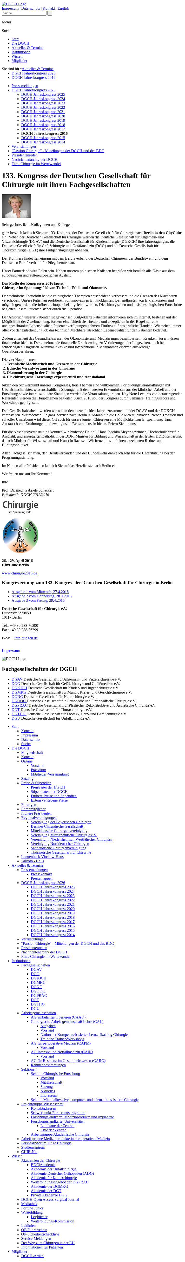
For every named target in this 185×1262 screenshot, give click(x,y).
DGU (16, 718)
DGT (16, 710)
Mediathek (29, 1204)
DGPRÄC (20, 705)
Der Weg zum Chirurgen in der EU (48, 1243)
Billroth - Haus (32, 861)
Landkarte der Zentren (57, 1126)
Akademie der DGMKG (49, 1186)
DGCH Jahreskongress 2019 (43, 120)
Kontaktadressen (43, 1108)
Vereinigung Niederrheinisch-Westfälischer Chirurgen (71, 839)
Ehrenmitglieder (33, 809)
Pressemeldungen (25, 86)
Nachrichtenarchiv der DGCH (35, 159)
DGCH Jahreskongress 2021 (43, 112)
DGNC (18, 697)
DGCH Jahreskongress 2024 (43, 99)
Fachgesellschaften (35, 965)
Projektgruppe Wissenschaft (42, 1104)
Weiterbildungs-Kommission (52, 1221)
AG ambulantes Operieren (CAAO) (58, 1017)
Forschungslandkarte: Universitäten (58, 1121)
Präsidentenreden (25, 155)
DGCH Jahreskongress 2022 (43, 107)
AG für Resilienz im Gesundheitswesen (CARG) (68, 1061)
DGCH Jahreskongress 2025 (43, 94)
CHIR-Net (29, 1152)
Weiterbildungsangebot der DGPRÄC (60, 1182)
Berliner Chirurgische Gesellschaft (57, 826)
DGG (16, 684)
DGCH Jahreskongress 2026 (33, 73)
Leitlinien (28, 1225)
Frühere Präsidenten (36, 813)
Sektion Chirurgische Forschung (55, 1074)
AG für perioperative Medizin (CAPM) (61, 1043)
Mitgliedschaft (32, 752)
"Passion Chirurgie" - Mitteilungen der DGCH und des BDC (58, 151)
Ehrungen (28, 805)
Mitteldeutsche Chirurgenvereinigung (59, 831)
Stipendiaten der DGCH (49, 792)
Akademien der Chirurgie (40, 1160)
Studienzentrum (33, 1147)
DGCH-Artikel (32, 1256)
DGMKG (19, 692)
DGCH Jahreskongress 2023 (43, 103)
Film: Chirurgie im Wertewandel (36, 164)
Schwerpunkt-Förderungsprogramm (58, 1113)
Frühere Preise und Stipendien (54, 796)
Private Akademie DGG (49, 1195)
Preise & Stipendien (36, 783)
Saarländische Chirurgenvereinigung (58, 848)
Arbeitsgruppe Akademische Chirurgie (60, 1134)
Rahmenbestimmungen (48, 1065)
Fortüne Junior (32, 1208)
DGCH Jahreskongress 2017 (43, 129)
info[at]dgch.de (26, 638)
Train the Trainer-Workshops (62, 1039)
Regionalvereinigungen (39, 818)
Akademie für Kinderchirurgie (54, 1178)
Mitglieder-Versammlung (50, 774)
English (63, 8)
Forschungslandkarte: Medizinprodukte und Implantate (72, 1117)
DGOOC (19, 701)
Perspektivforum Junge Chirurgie (46, 1143)
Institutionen (21, 52)
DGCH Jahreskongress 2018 (43, 125)
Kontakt (49, 8)
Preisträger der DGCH (48, 787)
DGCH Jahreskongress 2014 (43, 142)
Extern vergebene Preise (49, 800)
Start (15, 39)
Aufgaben (48, 1026)
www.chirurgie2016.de (19, 573)
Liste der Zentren (53, 1130)
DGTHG (19, 714)
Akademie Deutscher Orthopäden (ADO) (62, 1173)
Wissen (17, 56)
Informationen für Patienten (42, 1247)
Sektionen (28, 1069)
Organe (27, 761)
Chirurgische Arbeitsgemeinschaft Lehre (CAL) (67, 1021)
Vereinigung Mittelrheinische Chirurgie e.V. (64, 835)
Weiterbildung (32, 1212)
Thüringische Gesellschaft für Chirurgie (61, 852)
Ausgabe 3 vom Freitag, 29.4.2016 (38, 600)
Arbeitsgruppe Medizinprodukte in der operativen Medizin (65, 1139)
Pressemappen (42, 878)
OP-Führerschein (34, 1230)
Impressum (10, 8)
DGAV (18, 679)
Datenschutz (30, 8)
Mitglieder (19, 61)
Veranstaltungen (24, 146)
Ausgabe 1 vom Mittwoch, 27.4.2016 (40, 592)
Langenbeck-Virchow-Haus (42, 857)
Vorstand (37, 765)
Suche (26, 744)
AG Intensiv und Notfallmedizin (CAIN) (62, 1052)
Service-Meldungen (36, 1238)
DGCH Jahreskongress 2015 (43, 138)
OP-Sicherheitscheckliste (40, 1234)
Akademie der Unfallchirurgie (53, 1169)
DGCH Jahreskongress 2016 (33, 77)
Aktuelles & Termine (27, 48)
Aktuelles (47, 1091)
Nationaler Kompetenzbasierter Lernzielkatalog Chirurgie (84, 1035)
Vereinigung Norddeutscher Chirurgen (60, 844)
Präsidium (38, 770)
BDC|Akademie (43, 1165)
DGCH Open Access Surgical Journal (50, 1199)
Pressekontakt (41, 874)
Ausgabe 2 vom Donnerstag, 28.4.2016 (42, 596)
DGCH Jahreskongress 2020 (43, 116)
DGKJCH (19, 688)
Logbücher (39, 1217)
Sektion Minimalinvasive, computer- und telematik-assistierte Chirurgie (85, 1100)
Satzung (27, 778)
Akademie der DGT (46, 1191)
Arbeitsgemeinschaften (38, 1013)
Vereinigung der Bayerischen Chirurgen (61, 822)
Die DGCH (20, 43)
